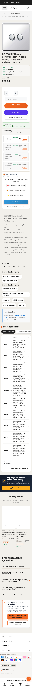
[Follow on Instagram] (9, 267)
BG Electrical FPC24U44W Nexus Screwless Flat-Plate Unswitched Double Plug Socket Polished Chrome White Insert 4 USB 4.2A (19, 390)
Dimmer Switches (9, 305)
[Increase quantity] (16, 93)
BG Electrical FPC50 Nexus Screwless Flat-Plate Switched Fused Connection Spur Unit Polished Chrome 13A (19, 425)
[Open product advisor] (28, 679)
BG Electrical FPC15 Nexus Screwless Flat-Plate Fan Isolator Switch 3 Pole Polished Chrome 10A (19, 367)
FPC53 (6, 450)
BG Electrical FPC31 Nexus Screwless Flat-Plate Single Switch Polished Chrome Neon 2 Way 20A (19, 403)
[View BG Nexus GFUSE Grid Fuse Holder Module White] (23, 517)
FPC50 (6, 425)
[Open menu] (4, 8)
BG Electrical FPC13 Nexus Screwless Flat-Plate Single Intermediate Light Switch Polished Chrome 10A (19, 355)
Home (4, 13)
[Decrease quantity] (6, 93)
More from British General (12, 276)
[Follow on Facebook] (4, 267)
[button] (16, 37)
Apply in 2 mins (14, 488)
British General (18, 300)
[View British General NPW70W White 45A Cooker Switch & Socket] (9, 517)
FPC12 (5, 344)
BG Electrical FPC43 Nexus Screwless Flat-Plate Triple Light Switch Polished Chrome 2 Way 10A (19, 414)
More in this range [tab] (8, 331)
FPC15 (5, 367)
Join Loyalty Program (16, 202)
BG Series (6, 300)
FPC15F (6, 378)
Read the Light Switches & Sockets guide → (17, 617)
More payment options (16, 117)
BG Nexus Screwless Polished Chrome (13, 294)
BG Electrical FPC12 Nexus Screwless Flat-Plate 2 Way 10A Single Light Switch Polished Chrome (19, 344)
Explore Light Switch (10, 281)
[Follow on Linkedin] (14, 267)
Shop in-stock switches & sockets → (17, 623)
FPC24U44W (8, 390)
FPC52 (6, 437)
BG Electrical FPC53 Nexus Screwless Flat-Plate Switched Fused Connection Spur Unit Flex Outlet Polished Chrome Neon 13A (19, 450)
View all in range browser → (19, 468)
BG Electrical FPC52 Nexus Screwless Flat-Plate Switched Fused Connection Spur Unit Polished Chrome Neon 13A (19, 437)
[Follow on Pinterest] (19, 267)
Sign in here (21, 206)
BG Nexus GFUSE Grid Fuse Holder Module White (23, 532)
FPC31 (5, 403)
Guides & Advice (9, 2)
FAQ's (18, 2)
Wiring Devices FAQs (14, 316)
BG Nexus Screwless (15, 13)
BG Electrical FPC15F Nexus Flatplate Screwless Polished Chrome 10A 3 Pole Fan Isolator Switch (19, 378)
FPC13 (5, 355)
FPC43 (6, 414)
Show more (7, 463)
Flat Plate (22, 305)
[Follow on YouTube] (24, 267)
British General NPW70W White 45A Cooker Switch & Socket (8, 533)
